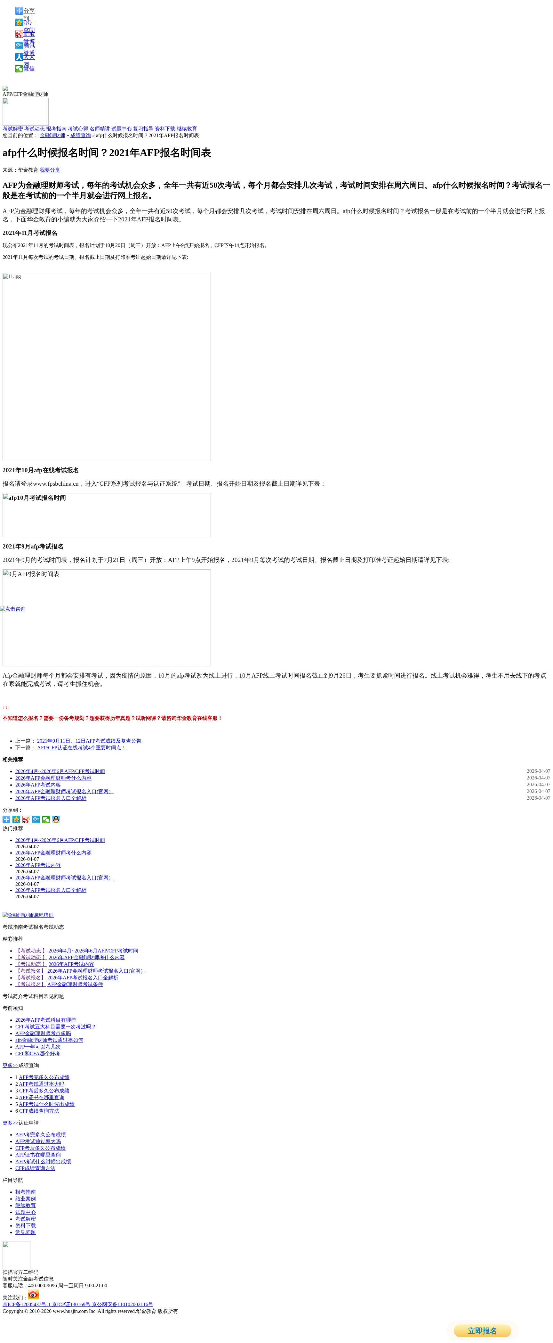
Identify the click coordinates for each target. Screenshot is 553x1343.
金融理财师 (52, 135)
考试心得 (78, 128)
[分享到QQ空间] (16, 819)
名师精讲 (100, 128)
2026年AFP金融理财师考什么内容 (53, 778)
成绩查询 (80, 135)
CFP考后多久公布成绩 (44, 1090)
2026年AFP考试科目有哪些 (45, 1020)
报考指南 (56, 128)
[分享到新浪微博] (26, 819)
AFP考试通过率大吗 (41, 1084)
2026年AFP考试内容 (38, 784)
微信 (29, 68)
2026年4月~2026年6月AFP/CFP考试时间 (60, 771)
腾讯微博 (29, 45)
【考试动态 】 (31, 950)
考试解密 (25, 1219)
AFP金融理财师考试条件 (75, 984)
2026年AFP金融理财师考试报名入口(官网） (64, 791)
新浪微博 (29, 34)
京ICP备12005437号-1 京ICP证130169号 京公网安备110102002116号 (78, 1304)
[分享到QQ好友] (56, 819)
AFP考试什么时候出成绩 (47, 1104)
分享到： (29, 11)
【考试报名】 (30, 971)
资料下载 (165, 128)
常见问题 (25, 1232)
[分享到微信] (46, 819)
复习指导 (143, 128)
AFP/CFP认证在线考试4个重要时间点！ (81, 747)
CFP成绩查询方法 (39, 1111)
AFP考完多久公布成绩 (44, 1077)
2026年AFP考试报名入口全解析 (50, 798)
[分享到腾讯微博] (36, 819)
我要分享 (50, 170)
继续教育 (187, 128)
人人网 (29, 57)
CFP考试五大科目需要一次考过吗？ (55, 1026)
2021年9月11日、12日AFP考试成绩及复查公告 (89, 741)
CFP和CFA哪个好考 (37, 1053)
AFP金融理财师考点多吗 (43, 1033)
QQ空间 (29, 22)
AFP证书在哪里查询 (41, 1097)
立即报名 (482, 1331)
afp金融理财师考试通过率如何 (49, 1040)
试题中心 (121, 128)
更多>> (11, 1065)
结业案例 (25, 1198)
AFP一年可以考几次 (38, 1047)
